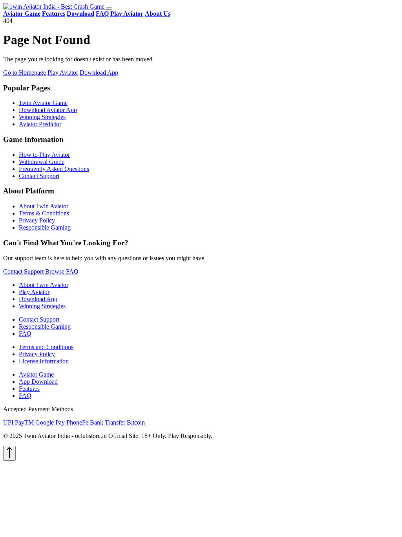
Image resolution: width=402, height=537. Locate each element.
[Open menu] (109, 8)
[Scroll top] (9, 453)
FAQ (25, 333)
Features (29, 388)
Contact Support (39, 176)
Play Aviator (63, 72)
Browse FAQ (62, 271)
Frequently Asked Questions (54, 169)
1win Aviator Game (43, 102)
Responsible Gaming (45, 227)
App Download (38, 381)
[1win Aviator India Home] (54, 6)
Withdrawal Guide (41, 161)
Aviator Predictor (40, 124)
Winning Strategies (42, 117)
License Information (44, 361)
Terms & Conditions (44, 213)
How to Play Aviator (44, 154)
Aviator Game (36, 374)
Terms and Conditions (46, 347)
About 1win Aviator (43, 206)
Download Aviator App (48, 110)
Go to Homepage (24, 72)
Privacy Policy (37, 220)
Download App (99, 72)
